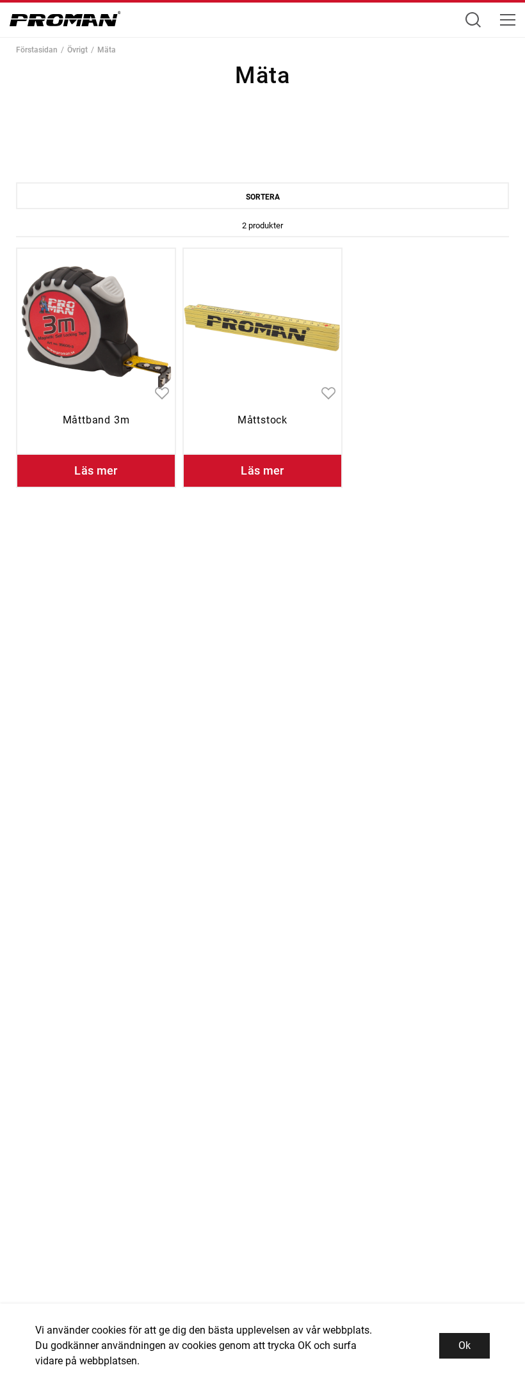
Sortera (263, 197)
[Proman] (65, 22)
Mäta (106, 49)
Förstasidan (37, 49)
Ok (464, 1345)
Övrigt (77, 49)
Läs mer (96, 470)
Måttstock (262, 420)
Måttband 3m (96, 420)
